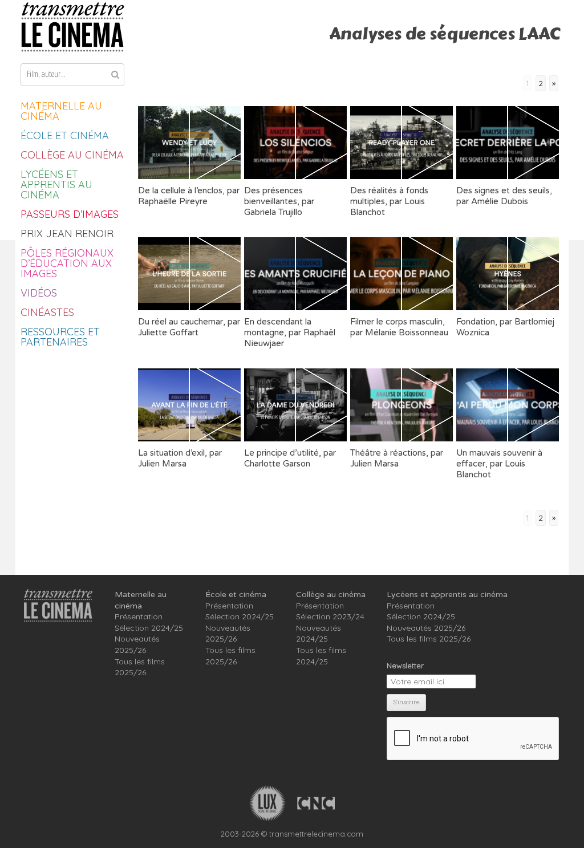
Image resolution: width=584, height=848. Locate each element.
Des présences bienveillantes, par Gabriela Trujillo (279, 201)
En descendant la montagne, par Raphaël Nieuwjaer (289, 332)
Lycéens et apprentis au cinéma (56, 184)
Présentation (139, 616)
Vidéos (39, 292)
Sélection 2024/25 (149, 628)
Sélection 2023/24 (330, 616)
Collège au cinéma (72, 154)
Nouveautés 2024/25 (318, 633)
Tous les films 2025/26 (140, 667)
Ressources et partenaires (60, 336)
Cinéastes (47, 312)
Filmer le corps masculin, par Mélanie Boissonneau (399, 327)
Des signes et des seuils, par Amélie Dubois (504, 195)
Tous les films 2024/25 (321, 656)
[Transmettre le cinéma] (72, 27)
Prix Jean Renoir (67, 233)
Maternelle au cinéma (61, 111)
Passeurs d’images (70, 214)
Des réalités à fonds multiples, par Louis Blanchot (389, 201)
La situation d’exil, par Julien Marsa (180, 458)
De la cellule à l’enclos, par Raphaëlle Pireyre (189, 195)
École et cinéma (65, 135)
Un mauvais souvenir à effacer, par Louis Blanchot (499, 464)
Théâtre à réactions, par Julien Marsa (396, 458)
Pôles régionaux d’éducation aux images (67, 263)
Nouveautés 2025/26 (137, 644)
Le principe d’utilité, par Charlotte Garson (290, 458)
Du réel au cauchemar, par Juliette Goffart (189, 327)
